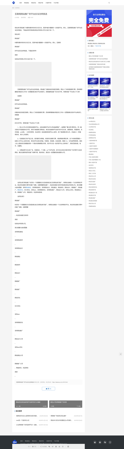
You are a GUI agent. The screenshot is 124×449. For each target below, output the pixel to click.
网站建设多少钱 (93, 192)
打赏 (33, 446)
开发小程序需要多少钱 (95, 160)
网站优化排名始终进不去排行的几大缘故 (99, 61)
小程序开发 (48, 3)
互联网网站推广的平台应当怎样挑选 (25, 382)
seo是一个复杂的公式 (22, 420)
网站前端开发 (92, 190)
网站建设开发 (92, 195)
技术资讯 (23, 17)
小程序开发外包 (93, 151)
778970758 (98, 46)
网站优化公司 (92, 176)
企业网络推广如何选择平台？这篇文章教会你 (29, 425)
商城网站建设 (92, 132)
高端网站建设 (92, 206)
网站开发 (40, 3)
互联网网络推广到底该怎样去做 (97, 64)
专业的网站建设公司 (94, 124)
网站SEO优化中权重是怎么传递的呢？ (62, 420)
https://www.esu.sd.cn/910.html (60, 382)
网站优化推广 (92, 181)
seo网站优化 (92, 121)
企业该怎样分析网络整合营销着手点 (105, 98)
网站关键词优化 (93, 187)
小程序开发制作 (93, 146)
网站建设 (26, 3)
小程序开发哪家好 (93, 149)
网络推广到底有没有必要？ (59, 416)
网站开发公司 (92, 203)
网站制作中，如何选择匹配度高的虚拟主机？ (105, 86)
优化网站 (91, 129)
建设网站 (91, 154)
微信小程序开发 (93, 162)
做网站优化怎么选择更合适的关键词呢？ (28, 416)
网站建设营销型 (93, 201)
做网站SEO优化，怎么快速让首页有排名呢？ (105, 109)
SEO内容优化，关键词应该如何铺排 (93, 98)
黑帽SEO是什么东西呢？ (93, 109)
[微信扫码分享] (49, 446)
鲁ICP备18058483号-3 (46, 443)
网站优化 (33, 3)
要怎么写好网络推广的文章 (96, 56)
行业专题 (56, 3)
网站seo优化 (92, 170)
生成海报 (44, 446)
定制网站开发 (92, 138)
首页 (20, 3)
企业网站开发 (92, 127)
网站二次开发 (92, 173)
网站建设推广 (92, 198)
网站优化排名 (92, 179)
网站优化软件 (92, 184)
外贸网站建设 (92, 135)
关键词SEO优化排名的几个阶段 (93, 86)
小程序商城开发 (93, 140)
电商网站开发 (92, 168)
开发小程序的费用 (93, 157)
